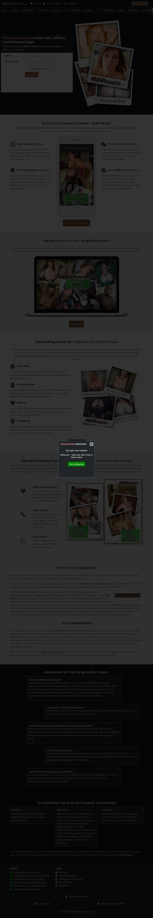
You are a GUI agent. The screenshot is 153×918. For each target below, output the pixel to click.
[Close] (91, 444)
